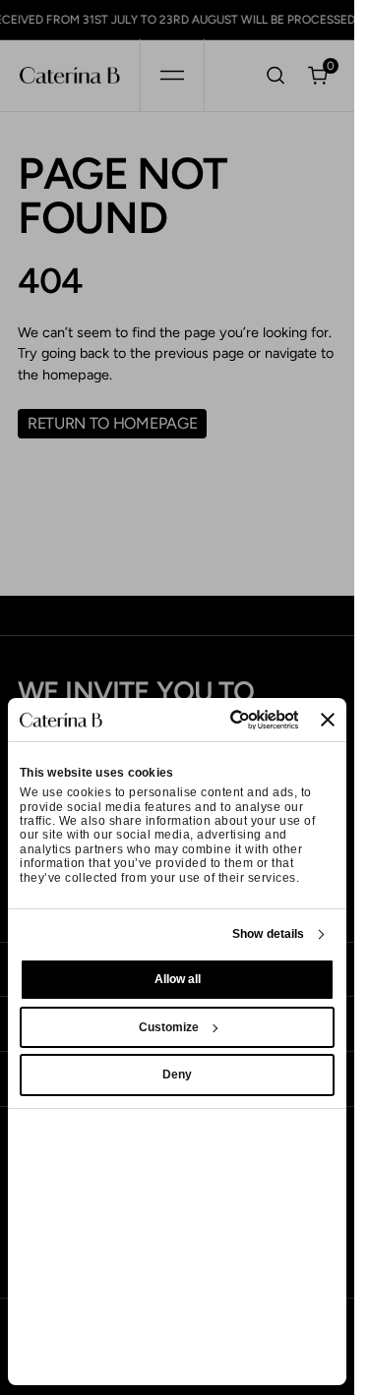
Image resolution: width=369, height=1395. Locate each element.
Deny (177, 1074)
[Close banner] (328, 720)
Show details (268, 934)
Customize (169, 1027)
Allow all (177, 979)
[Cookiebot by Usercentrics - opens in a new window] (220, 719)
